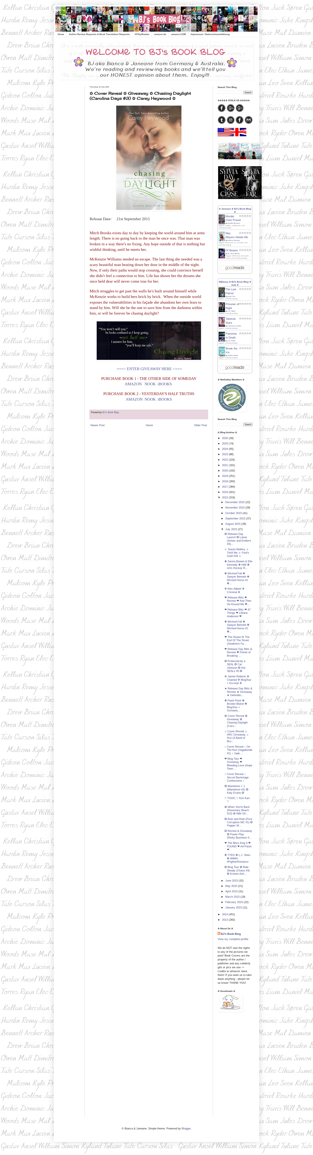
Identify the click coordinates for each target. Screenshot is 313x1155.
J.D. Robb (231, 341)
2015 (225, 497)
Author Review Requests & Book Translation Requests (99, 34)
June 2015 (232, 880)
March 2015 (232, 896)
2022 (225, 459)
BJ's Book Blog (231, 933)
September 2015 (235, 518)
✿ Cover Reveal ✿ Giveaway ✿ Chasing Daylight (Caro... (236, 720)
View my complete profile (233, 939)
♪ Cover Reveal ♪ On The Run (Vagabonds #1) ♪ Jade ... (238, 750)
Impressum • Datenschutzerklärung (210, 34)
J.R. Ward (231, 311)
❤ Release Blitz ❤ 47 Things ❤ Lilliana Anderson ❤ (237, 613)
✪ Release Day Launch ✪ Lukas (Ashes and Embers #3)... (237, 538)
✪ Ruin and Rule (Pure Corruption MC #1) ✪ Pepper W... (238, 822)
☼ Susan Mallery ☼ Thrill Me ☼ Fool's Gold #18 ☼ (236, 553)
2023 (225, 454)
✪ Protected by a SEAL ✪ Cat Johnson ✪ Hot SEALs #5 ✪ (234, 666)
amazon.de (160, 34)
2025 (225, 443)
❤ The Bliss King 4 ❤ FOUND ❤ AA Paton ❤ (238, 846)
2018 (225, 481)
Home (61, 34)
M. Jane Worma (234, 253)
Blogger (186, 1128)
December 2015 (235, 502)
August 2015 (233, 523)
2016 (225, 492)
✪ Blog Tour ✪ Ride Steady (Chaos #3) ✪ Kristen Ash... (237, 870)
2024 (225, 448)
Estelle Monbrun (234, 223)
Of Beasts (232, 250)
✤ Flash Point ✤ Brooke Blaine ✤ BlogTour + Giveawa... (235, 705)
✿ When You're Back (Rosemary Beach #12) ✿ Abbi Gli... (237, 810)
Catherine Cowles (234, 326)
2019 (225, 476)
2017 (225, 486)
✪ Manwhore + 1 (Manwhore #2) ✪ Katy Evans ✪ (236, 789)
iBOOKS (165, 384)
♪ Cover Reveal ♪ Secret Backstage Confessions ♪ (236, 777)
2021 (225, 465)
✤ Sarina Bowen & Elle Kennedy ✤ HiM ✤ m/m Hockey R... (238, 565)
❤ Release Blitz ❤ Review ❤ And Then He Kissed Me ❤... (237, 601)
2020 (225, 470)
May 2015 (231, 886)
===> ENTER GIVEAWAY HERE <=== (149, 369)
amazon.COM (178, 34)
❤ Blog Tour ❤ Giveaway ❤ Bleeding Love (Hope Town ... (238, 763)
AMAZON (134, 384)
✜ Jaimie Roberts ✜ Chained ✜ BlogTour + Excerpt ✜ (237, 680)
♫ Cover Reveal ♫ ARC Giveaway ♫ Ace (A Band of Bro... (236, 736)
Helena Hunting (234, 240)
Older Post (200, 425)
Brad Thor (231, 296)
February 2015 (234, 902)
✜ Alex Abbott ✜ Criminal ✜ (234, 590)
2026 (225, 438)
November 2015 (235, 507)
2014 (225, 914)
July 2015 (231, 529)
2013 (225, 919)
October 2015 (234, 513)
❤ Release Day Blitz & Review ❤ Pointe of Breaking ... (238, 652)
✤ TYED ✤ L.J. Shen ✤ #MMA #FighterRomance (237, 858)
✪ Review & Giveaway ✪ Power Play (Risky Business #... (238, 834)
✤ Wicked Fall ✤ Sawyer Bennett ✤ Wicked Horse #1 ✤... (236, 578)
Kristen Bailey (233, 355)
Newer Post (97, 425)
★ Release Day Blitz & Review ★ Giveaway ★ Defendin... (238, 692)
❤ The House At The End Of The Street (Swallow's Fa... (236, 640)
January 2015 (234, 907)
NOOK (150, 384)
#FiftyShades (142, 34)
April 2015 (231, 891)
